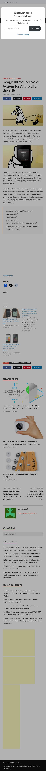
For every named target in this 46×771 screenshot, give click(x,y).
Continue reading (23, 35)
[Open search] (40, 20)
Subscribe (35, 28)
